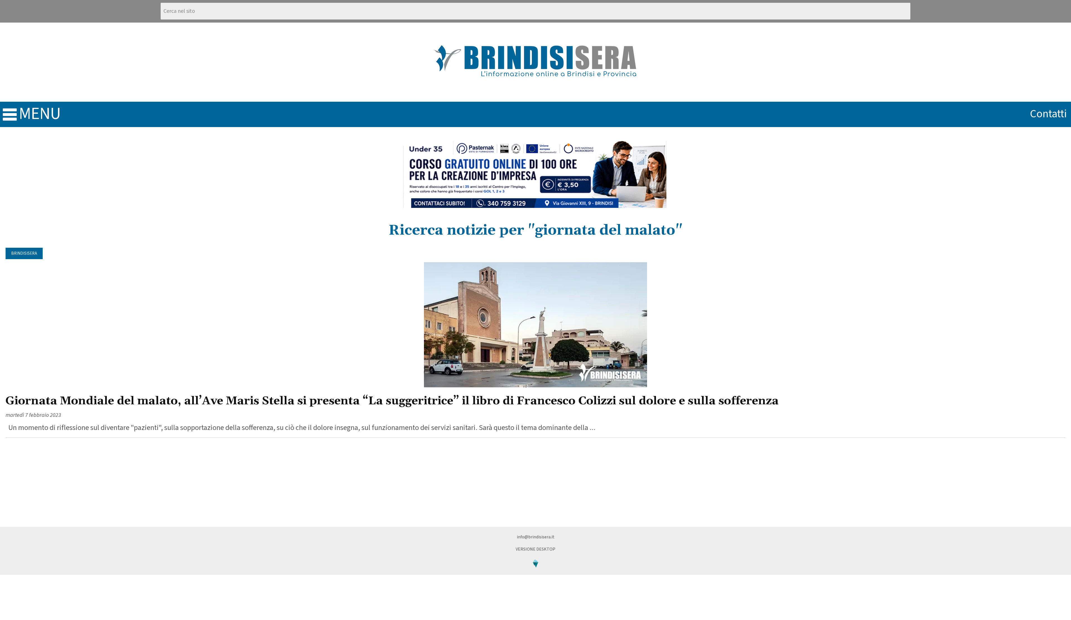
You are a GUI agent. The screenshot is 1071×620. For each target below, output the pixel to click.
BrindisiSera (24, 253)
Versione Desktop (535, 549)
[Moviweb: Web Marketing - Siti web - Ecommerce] (535, 572)
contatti (1048, 114)
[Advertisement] (535, 482)
